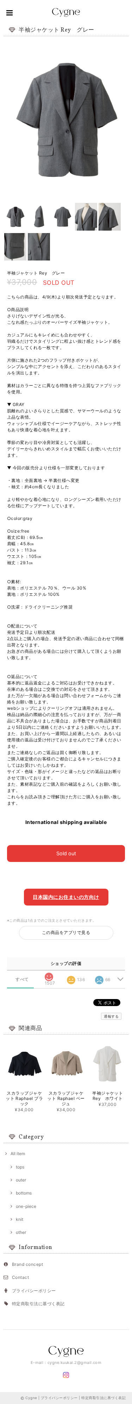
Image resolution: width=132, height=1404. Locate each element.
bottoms (24, 1193)
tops (20, 1167)
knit (19, 1219)
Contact (20, 1277)
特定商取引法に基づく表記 (38, 1303)
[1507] (49, 975)
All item (18, 1153)
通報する (111, 1016)
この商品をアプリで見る (66, 932)
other (21, 1232)
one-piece (26, 1206)
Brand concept (27, 1264)
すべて (22, 979)
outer (21, 1180)
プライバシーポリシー (34, 1290)
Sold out (66, 853)
